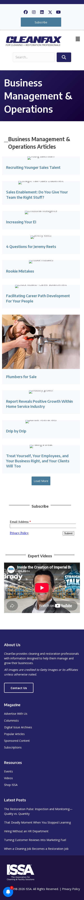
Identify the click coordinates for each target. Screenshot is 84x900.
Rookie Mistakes (20, 271)
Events (8, 771)
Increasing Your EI (21, 221)
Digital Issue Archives (18, 727)
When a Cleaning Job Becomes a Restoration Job (36, 849)
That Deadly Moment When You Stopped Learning (37, 822)
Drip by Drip (16, 431)
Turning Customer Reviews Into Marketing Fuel (35, 840)
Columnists (11, 720)
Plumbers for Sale (21, 376)
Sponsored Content (17, 741)
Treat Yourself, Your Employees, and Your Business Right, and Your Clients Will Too (37, 460)
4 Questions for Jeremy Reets (31, 246)
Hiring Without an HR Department (26, 831)
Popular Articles (14, 734)
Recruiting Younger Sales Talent (33, 167)
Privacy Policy (71, 889)
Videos (8, 778)
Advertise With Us (15, 714)
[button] (26, 12)
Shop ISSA (11, 785)
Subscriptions (13, 747)
